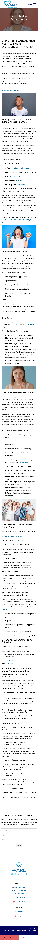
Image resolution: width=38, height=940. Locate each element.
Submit (19, 845)
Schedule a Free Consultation (12, 90)
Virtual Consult (21, 185)
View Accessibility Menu (24, 930)
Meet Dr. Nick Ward (17, 220)
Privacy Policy (31, 928)
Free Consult (9, 937)
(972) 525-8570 (14, 176)
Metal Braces (9, 314)
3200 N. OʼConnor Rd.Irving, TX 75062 (19, 890)
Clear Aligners (23, 462)
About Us (8, 220)
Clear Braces (30, 324)
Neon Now (19, 933)
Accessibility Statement (8, 930)
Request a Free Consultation (11, 661)
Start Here (19, 180)
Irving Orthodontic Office (20, 168)
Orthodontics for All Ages (13, 536)
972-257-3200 (20, 897)
